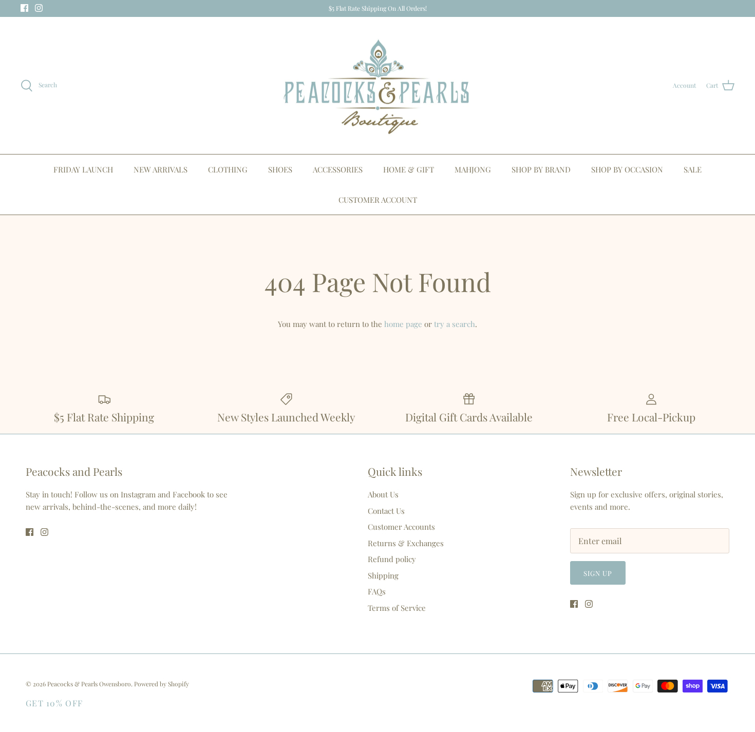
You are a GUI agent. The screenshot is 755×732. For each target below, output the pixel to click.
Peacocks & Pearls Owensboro (89, 684)
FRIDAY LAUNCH (83, 169)
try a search (454, 324)
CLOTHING (228, 169)
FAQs (377, 591)
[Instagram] (39, 8)
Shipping (383, 575)
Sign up (597, 573)
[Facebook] (24, 8)
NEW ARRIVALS (160, 169)
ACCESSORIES (338, 169)
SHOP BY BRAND (541, 169)
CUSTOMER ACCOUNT (377, 200)
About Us (383, 494)
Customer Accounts (401, 527)
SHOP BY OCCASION (627, 169)
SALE (693, 169)
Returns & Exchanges (406, 543)
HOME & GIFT (408, 169)
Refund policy (392, 559)
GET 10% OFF (54, 703)
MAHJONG (473, 169)
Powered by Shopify (161, 684)
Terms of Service (397, 608)
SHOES (280, 169)
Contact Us (386, 511)
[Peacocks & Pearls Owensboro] (377, 85)
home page (403, 324)
